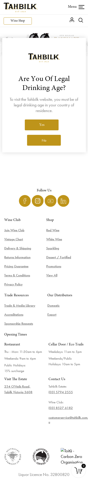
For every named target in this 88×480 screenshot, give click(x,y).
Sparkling (52, 248)
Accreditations (13, 314)
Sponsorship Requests (18, 323)
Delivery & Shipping (17, 248)
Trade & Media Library (19, 305)
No (44, 140)
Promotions (53, 266)
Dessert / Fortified (58, 257)
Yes (41, 125)
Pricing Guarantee (16, 266)
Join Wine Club (14, 230)
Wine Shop (18, 21)
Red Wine (52, 230)
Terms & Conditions (17, 275)
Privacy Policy (13, 284)
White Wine (54, 239)
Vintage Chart (13, 239)
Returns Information (17, 257)
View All (51, 275)
